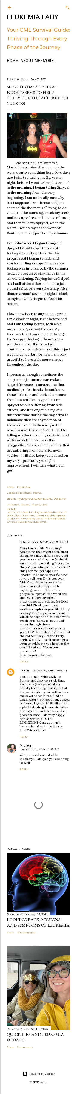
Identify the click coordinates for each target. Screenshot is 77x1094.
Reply (24, 661)
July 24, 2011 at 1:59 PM (54, 541)
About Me (30, 60)
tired (44, 504)
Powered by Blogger (42, 1073)
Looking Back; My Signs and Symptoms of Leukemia (38, 922)
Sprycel (24, 504)
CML (49, 498)
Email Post (24, 486)
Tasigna (35, 504)
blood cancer (23, 492)
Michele (25, 745)
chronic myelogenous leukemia (26, 498)
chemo (37, 492)
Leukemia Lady (32, 17)
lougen (25, 670)
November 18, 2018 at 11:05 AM (40, 749)
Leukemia (13, 504)
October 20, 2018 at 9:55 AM (49, 670)
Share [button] (10, 486)
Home (12, 60)
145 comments (26, 932)
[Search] (67, 7)
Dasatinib (60, 498)
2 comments (25, 1047)
